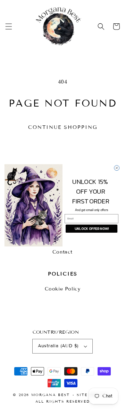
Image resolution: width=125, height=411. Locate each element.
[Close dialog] (116, 168)
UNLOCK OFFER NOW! (92, 228)
